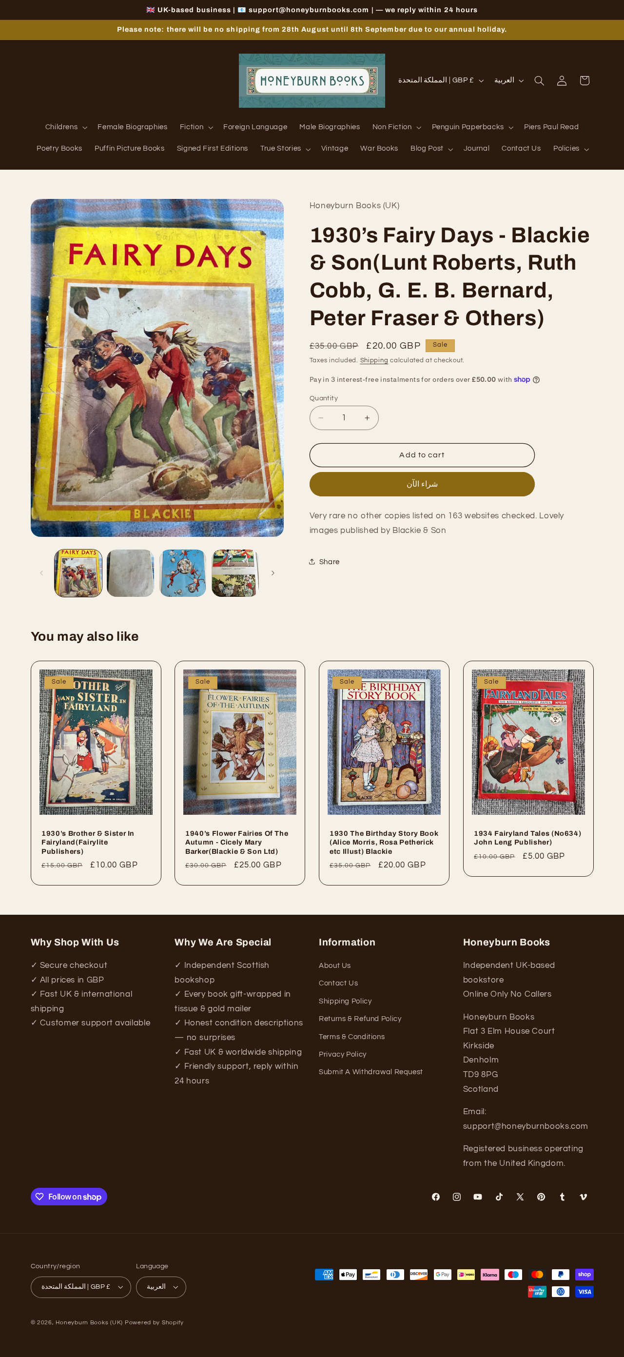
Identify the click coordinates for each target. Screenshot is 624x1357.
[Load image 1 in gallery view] (78, 573)
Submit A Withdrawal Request (371, 1072)
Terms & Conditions (352, 1037)
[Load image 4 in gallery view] (235, 573)
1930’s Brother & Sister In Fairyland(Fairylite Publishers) (88, 842)
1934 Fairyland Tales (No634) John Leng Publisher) (527, 837)
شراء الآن (422, 484)
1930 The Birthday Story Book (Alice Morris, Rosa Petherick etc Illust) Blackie (384, 842)
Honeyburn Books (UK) (89, 1322)
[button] (65, 127)
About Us (335, 966)
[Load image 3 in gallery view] (183, 573)
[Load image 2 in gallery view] (130, 573)
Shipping (374, 360)
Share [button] (329, 561)
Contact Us (338, 983)
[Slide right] (273, 573)
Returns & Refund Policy (360, 1019)
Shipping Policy (345, 1001)
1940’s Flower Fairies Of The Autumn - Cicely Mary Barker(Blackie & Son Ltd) (236, 842)
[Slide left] (41, 573)
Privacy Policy (343, 1054)
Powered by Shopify (154, 1322)
